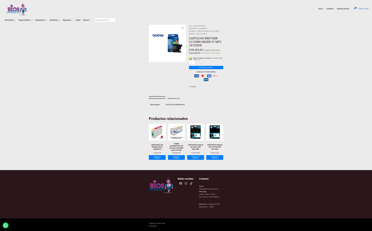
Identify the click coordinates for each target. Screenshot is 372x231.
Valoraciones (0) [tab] (173, 98)
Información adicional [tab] (157, 98)
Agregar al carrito (206, 67)
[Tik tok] (191, 183)
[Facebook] (180, 183)
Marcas (86, 20)
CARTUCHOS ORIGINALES (175, 105)
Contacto (329, 9)
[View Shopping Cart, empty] (354, 8)
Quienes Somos (343, 9)
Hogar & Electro (24, 20)
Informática (9, 20)
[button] (15, 20)
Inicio (321, 9)
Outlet (78, 20)
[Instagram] (186, 183)
